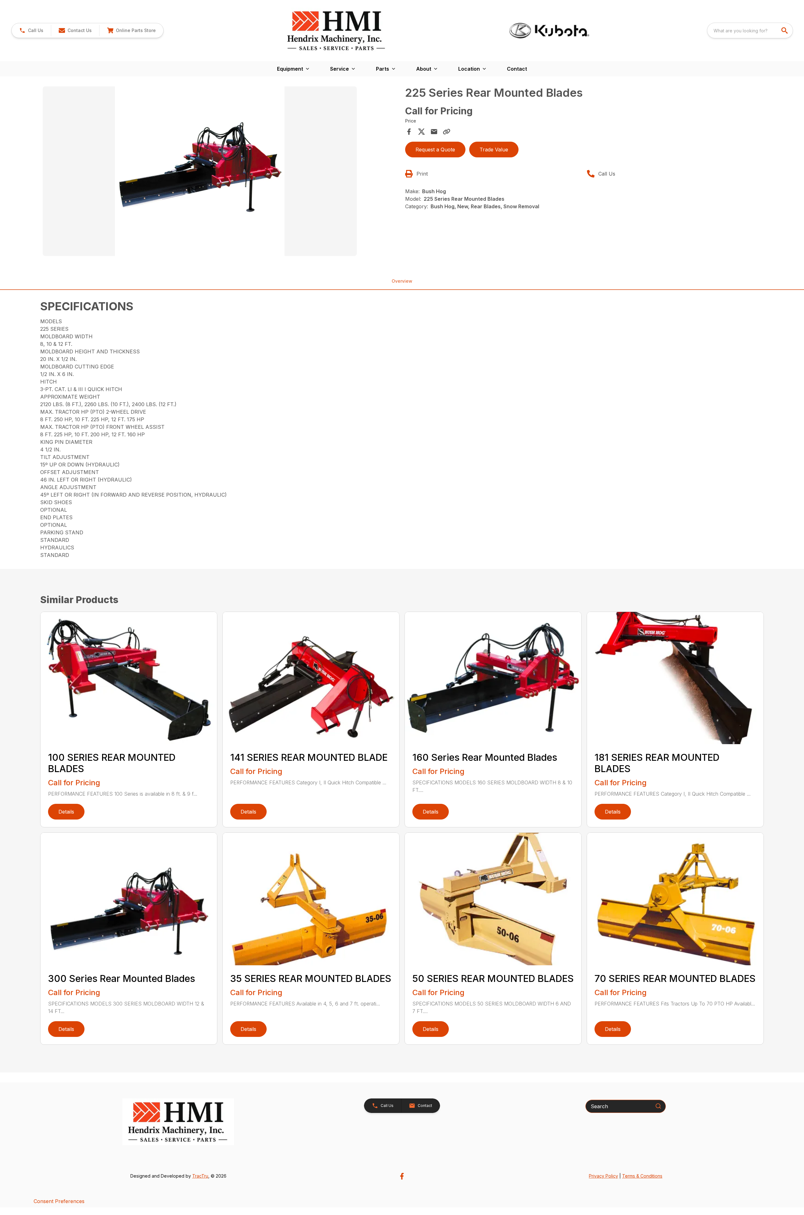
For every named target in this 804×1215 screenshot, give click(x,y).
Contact (517, 69)
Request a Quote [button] (435, 149)
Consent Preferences (59, 1201)
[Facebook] (402, 1176)
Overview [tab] (402, 281)
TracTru (200, 1176)
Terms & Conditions (642, 1176)
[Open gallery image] (200, 171)
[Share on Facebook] (409, 131)
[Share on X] (421, 131)
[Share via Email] (434, 131)
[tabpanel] (221, 172)
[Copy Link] (446, 131)
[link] (131, 30)
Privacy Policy (603, 1176)
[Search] (658, 1106)
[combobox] (750, 30)
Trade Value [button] (494, 149)
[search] (785, 30)
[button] (31, 30)
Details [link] (66, 812)
